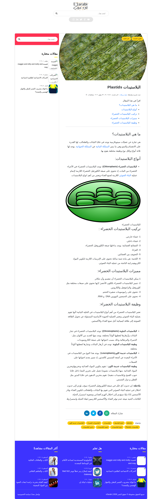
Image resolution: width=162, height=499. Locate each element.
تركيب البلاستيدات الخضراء (124, 114)
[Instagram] (73, 19)
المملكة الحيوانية (84, 146)
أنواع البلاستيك (118, 423)
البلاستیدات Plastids (132, 427)
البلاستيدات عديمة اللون (76, 423)
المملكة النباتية (103, 146)
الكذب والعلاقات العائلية (38, 460)
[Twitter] (81, 19)
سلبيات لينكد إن (85, 482)
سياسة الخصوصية (24, 494)
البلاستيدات (107, 423)
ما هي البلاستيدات (88, 427)
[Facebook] (85, 19)
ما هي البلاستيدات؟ (128, 105)
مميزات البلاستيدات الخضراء (124, 118)
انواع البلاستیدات (117, 427)
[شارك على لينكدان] (87, 413)
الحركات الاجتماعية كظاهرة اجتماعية (34, 78)
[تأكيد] (56, 13)
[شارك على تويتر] (93, 413)
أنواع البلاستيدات (129, 109)
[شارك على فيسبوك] (100, 413)
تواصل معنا (35, 494)
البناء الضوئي (125, 175)
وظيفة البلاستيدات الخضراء (124, 122)
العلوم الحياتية (137, 38)
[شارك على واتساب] (106, 413)
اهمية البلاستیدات (102, 427)
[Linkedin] (77, 19)
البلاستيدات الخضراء (94, 423)
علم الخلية (126, 38)
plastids (129, 423)
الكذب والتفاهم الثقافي (38, 471)
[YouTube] (88, 19)
